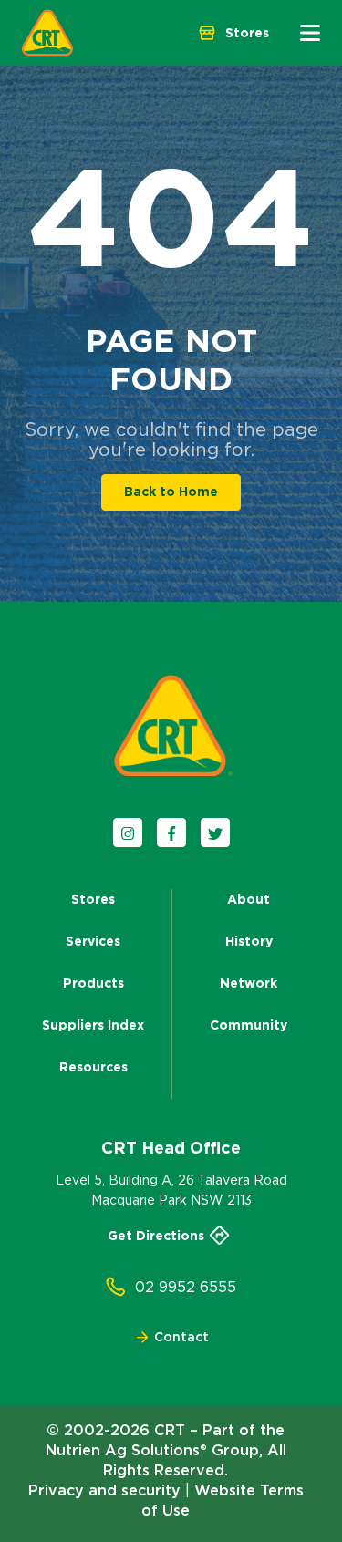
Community (248, 1025)
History (249, 941)
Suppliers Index (93, 1025)
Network (248, 983)
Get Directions (156, 1235)
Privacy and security (104, 1490)
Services (93, 941)
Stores (93, 899)
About (248, 899)
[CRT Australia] (47, 33)
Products (93, 983)
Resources (93, 1067)
